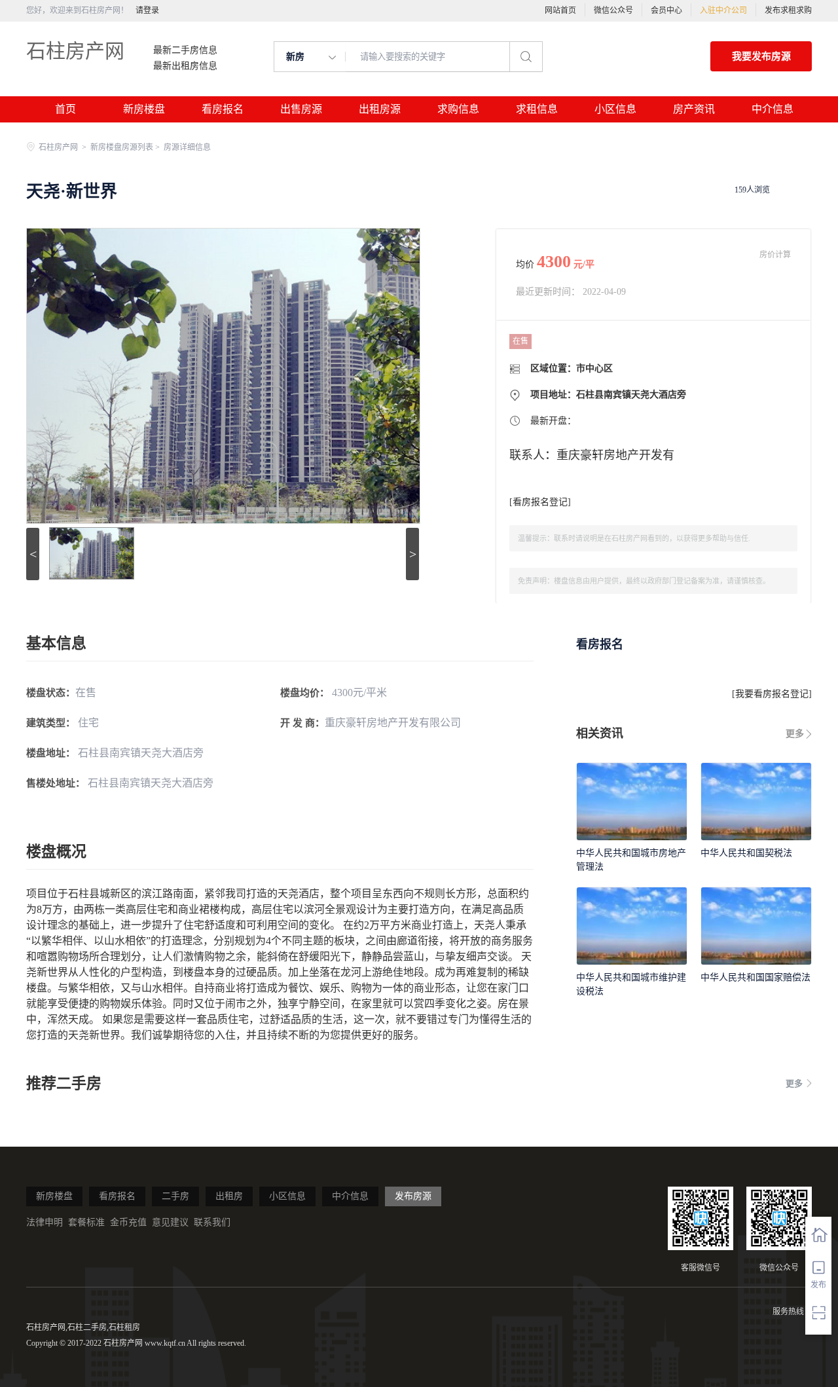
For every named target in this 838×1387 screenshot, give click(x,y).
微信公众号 (613, 10)
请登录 (147, 10)
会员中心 (666, 10)
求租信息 (537, 109)
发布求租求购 (788, 10)
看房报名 (223, 109)
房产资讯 (694, 109)
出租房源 (380, 109)
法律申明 (44, 1222)
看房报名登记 (540, 502)
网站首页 (560, 10)
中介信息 (772, 109)
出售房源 (301, 109)
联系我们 (212, 1222)
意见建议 (170, 1222)
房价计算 (775, 254)
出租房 (229, 1196)
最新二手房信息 (185, 50)
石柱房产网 (75, 51)
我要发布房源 (761, 56)
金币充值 (128, 1222)
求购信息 (458, 109)
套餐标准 (86, 1222)
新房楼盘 (144, 109)
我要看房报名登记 (772, 694)
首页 (65, 109)
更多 (795, 734)
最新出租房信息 (185, 66)
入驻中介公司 (723, 10)
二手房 (175, 1196)
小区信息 (615, 109)
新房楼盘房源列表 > (126, 147)
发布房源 (413, 1196)
